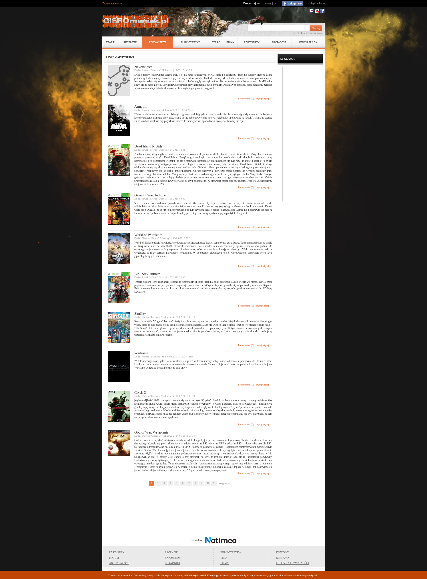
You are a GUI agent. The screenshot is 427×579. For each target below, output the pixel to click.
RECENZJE (171, 552)
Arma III (140, 106)
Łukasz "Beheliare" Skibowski (157, 70)
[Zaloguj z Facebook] (292, 3)
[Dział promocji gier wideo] (279, 42)
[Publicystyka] (190, 42)
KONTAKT (282, 552)
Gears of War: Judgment (151, 195)
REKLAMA (282, 557)
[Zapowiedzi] (157, 42)
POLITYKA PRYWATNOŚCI (292, 563)
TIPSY (224, 557)
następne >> (224, 483)
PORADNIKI (172, 563)
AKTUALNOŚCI (119, 563)
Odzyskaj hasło (316, 3)
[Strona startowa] (135, 21)
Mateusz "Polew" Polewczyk (156, 238)
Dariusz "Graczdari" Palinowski (158, 317)
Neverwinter (143, 67)
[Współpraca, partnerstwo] (308, 42)
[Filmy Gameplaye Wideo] (230, 42)
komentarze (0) (246, 98)
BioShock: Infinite (147, 274)
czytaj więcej (262, 98)
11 (214, 483)
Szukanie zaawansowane (309, 33)
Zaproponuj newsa (112, 3)
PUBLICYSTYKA (230, 552)
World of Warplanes (148, 235)
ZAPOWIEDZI (173, 557)
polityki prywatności (195, 575)
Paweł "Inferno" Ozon (153, 149)
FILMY (224, 563)
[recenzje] (130, 42)
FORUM (114, 557)
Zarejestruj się (251, 3)
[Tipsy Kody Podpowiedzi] (215, 42)
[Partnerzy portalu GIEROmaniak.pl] (252, 42)
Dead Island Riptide (148, 146)
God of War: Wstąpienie (151, 432)
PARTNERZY (117, 552)
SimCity (140, 313)
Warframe (141, 353)
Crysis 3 (140, 392)
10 (208, 483)
